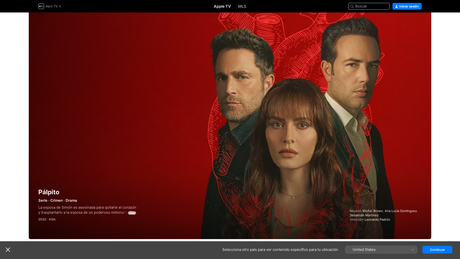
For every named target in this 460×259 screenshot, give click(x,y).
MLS (242, 6)
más (132, 213)
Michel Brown (372, 211)
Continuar (437, 250)
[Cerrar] (8, 249)
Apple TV (222, 6)
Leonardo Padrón (377, 219)
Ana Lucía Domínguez (401, 211)
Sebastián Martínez (364, 215)
